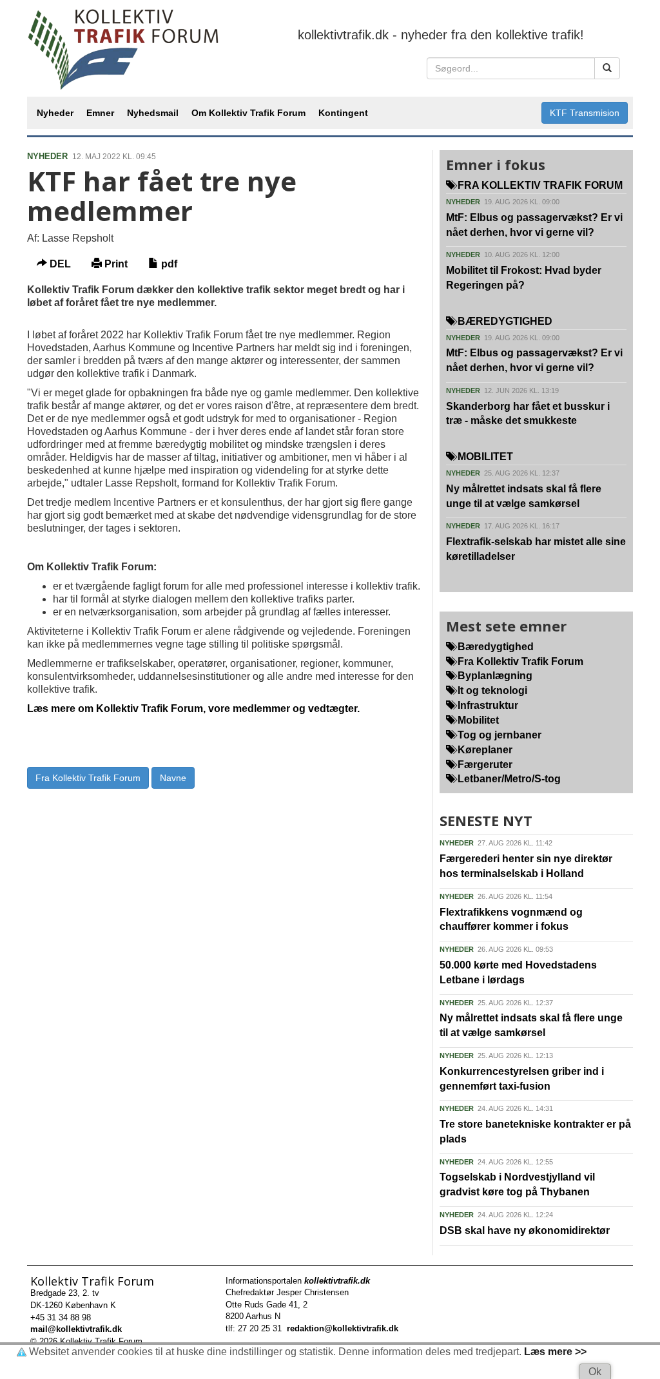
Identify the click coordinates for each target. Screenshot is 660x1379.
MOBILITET (484, 456)
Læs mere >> (555, 1351)
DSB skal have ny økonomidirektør (525, 1230)
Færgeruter (483, 764)
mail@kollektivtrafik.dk (76, 1329)
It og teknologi (491, 690)
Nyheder (55, 113)
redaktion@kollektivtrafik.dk (342, 1328)
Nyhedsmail (153, 113)
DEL (59, 263)
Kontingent (343, 113)
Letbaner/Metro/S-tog (508, 778)
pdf (168, 263)
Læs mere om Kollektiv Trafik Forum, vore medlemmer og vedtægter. (193, 708)
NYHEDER (47, 156)
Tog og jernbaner (498, 734)
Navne (173, 778)
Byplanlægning (493, 675)
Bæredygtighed (494, 646)
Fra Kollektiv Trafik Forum (88, 778)
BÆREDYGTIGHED (503, 321)
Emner (100, 113)
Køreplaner (483, 749)
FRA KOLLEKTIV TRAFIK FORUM (539, 185)
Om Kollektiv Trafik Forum (248, 113)
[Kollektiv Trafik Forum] (123, 48)
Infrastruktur (486, 705)
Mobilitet (477, 720)
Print (115, 263)
